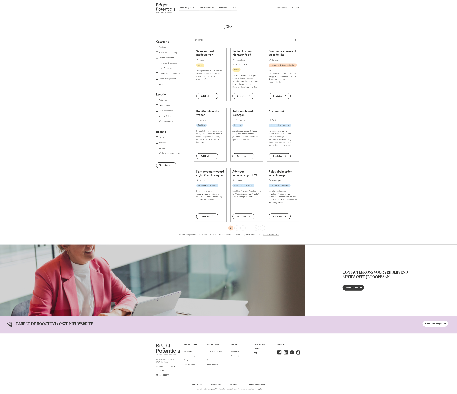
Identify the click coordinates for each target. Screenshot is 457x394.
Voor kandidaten (213, 344)
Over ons (234, 344)
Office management (167, 79)
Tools (186, 360)
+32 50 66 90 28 (162, 371)
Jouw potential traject (215, 351)
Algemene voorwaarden (256, 385)
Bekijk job (205, 96)
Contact (257, 349)
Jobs (209, 356)
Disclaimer (234, 385)
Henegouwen (164, 106)
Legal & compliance (167, 68)
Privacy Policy (237, 389)
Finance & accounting (168, 53)
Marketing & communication (171, 74)
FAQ (255, 353)
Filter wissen (164, 165)
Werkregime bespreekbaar (170, 153)
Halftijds (162, 143)
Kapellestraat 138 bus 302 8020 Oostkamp (165, 361)
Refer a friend (259, 344)
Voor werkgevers (190, 344)
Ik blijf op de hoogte (433, 324)
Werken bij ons (236, 356)
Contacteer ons (351, 288)
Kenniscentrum (189, 365)
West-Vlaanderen (166, 121)
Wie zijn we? (235, 351)
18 (256, 228)
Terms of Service (251, 389)
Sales (161, 84)
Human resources (166, 58)
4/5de (161, 138)
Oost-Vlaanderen (166, 111)
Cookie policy (216, 385)
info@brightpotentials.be (165, 366)
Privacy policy (197, 385)
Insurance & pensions (168, 63)
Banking (162, 47)
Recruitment (188, 351)
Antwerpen (164, 100)
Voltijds (162, 148)
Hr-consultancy (189, 356)
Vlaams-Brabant (165, 116)
